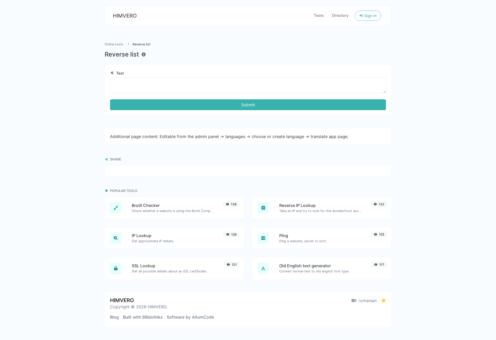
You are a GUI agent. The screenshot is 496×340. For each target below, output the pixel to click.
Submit (248, 104)
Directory (340, 15)
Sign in (370, 15)
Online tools (114, 44)
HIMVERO (125, 16)
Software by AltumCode (190, 317)
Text (119, 73)
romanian (367, 300)
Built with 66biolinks (142, 317)
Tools (319, 15)
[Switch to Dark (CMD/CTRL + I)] (383, 300)
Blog (114, 317)
